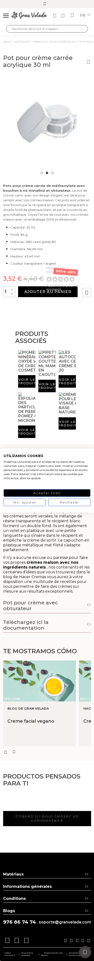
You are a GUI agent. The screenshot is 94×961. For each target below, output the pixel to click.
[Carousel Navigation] (47, 752)
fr (83, 15)
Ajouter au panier (47, 291)
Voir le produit (26, 381)
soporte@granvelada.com (65, 922)
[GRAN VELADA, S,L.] (29, 16)
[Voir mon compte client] (63, 15)
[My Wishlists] (55, 15)
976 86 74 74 (19, 922)
